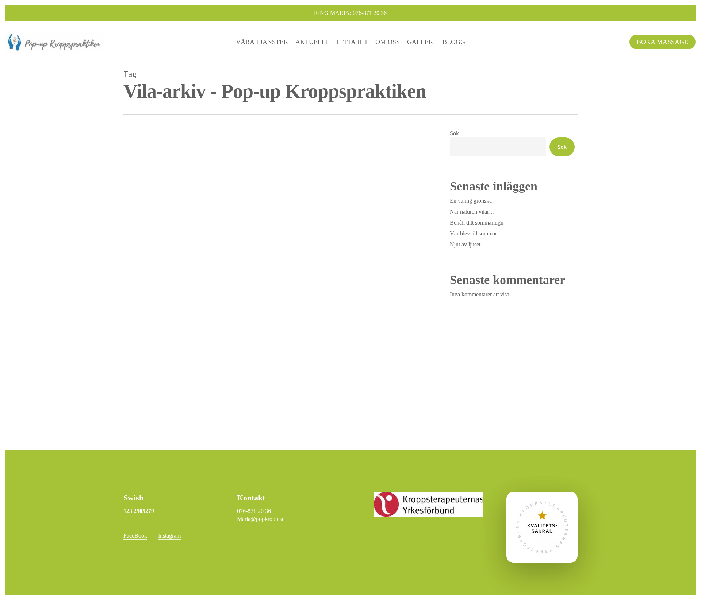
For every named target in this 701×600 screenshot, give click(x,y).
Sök (454, 133)
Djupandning (149, 431)
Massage (221, 431)
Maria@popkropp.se (260, 519)
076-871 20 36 (254, 511)
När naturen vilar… (472, 212)
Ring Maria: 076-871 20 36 (350, 13)
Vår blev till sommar (473, 233)
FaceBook (135, 536)
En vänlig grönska (471, 201)
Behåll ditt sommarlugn (476, 222)
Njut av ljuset (465, 244)
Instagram (169, 536)
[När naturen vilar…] (276, 311)
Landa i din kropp (188, 431)
